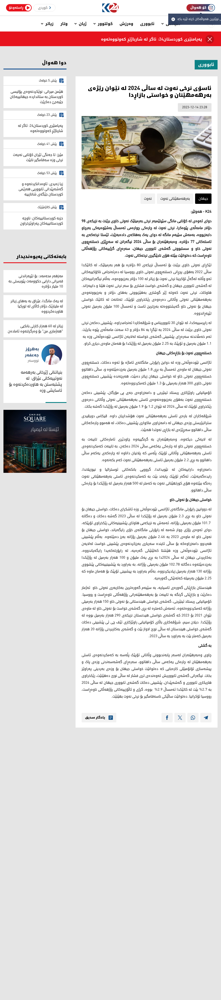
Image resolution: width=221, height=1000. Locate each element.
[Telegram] (206, 717)
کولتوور (105, 24)
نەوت (148, 198)
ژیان (83, 24)
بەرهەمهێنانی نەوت (175, 198)
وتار (64, 24)
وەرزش (126, 24)
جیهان (203, 198)
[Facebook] (167, 717)
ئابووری (147, 24)
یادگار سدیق (95, 717)
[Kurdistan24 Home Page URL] (110, 8)
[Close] (209, 39)
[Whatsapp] (193, 717)
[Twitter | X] (180, 717)
